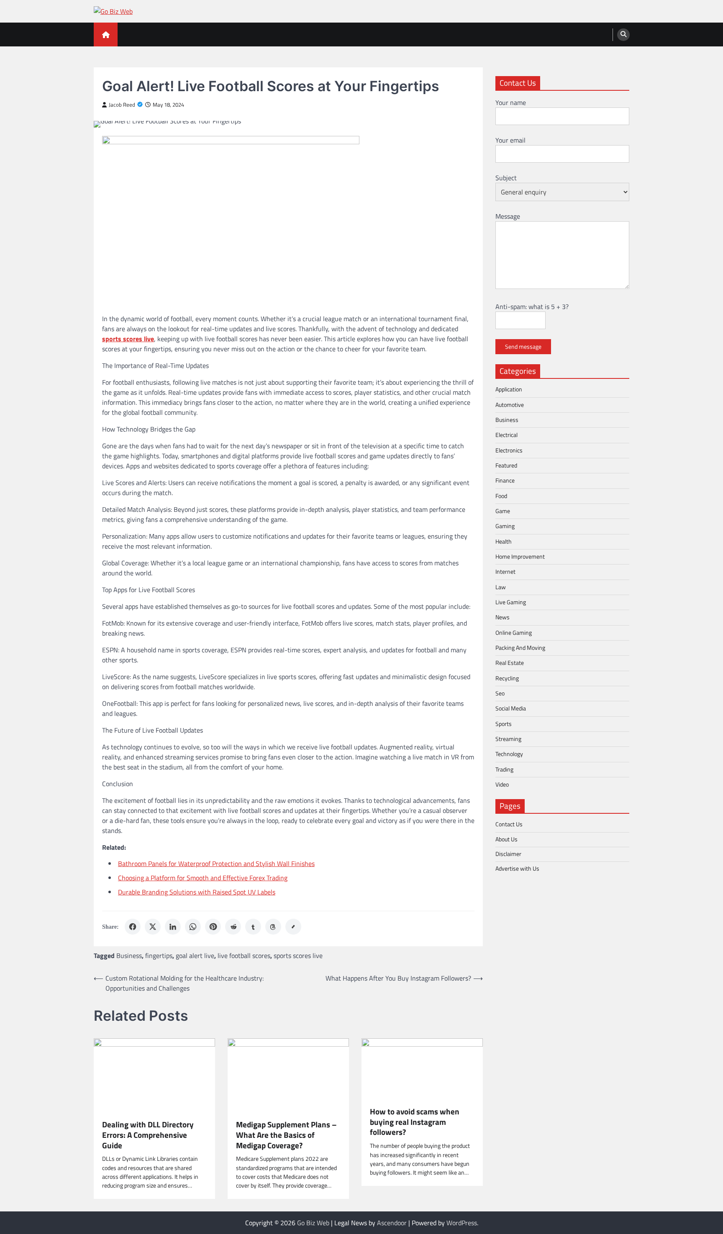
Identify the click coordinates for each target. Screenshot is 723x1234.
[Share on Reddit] (233, 927)
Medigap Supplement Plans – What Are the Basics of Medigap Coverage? (286, 1134)
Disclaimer (508, 853)
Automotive (509, 404)
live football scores (244, 955)
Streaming (508, 738)
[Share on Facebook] (133, 927)
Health (503, 541)
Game (502, 510)
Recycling (507, 677)
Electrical (506, 434)
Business (129, 955)
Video (502, 784)
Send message (523, 346)
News (502, 617)
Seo (500, 693)
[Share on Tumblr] (253, 927)
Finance (505, 480)
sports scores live (298, 955)
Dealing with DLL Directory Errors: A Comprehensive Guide (148, 1134)
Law (500, 586)
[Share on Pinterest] (213, 927)
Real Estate (509, 662)
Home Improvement (520, 556)
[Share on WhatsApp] (193, 927)
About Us (506, 838)
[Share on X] (153, 927)
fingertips (158, 955)
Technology (509, 754)
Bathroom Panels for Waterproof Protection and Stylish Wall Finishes (216, 863)
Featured (506, 465)
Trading (504, 769)
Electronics (509, 450)
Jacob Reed (122, 105)
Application (508, 389)
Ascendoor (392, 1223)
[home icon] (106, 34)
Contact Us (509, 824)
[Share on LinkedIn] (173, 927)
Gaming (505, 526)
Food (501, 495)
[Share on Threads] (273, 927)
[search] (623, 34)
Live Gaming (510, 602)
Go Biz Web (313, 1223)
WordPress (461, 1223)
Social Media (510, 708)
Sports (503, 723)
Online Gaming (513, 632)
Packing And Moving (520, 647)
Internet (505, 571)
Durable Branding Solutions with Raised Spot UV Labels (196, 892)
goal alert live (195, 955)
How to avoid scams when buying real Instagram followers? (414, 1121)
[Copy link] (293, 927)
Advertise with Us (517, 868)
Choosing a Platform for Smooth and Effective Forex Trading (202, 878)
